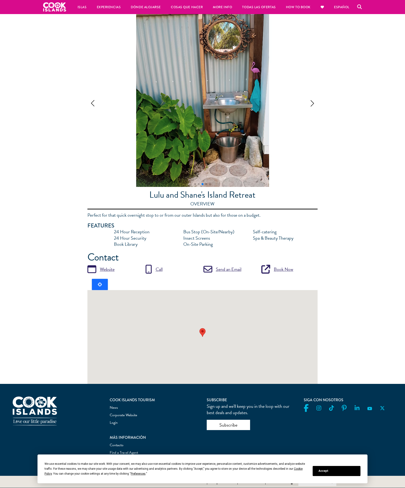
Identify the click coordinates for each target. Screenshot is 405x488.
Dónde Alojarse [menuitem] (146, 7)
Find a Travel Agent (124, 452)
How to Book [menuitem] (298, 7)
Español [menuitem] (341, 7)
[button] (92, 103)
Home (54, 6)
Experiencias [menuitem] (109, 7)
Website (107, 269)
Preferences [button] (138, 473)
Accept (323, 471)
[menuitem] (322, 7)
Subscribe (228, 424)
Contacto (117, 445)
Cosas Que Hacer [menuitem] (187, 7)
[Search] (359, 7)
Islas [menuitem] (82, 7)
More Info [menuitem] (222, 7)
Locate (100, 284)
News (114, 407)
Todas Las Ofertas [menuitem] (259, 7)
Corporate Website (123, 415)
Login (114, 422)
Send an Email (228, 269)
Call (159, 269)
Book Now (283, 269)
